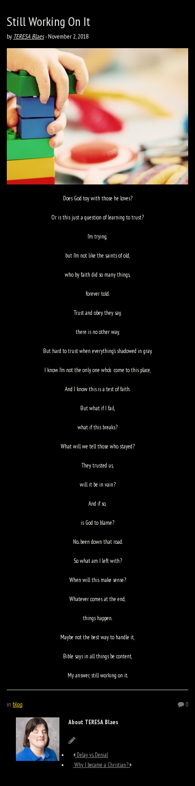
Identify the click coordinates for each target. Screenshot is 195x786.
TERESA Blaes (28, 36)
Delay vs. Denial (91, 755)
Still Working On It (48, 21)
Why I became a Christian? (101, 765)
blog (18, 704)
